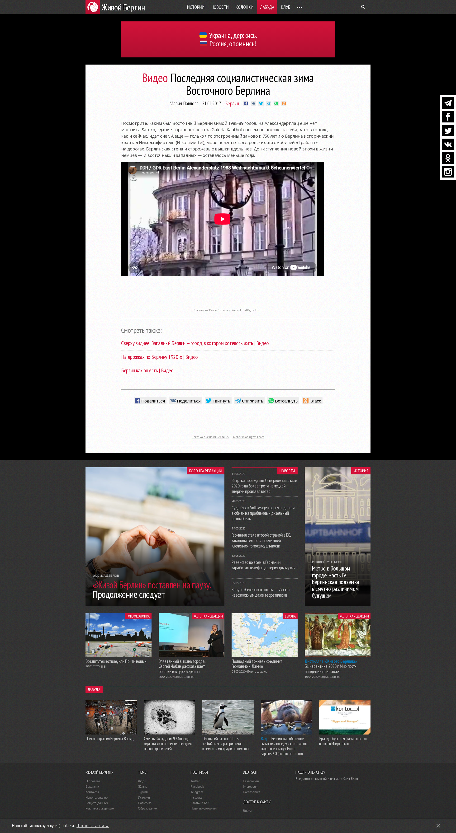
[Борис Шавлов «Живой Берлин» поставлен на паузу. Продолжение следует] (155, 604)
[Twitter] (448, 130)
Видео (155, 77)
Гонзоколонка (138, 616)
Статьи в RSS (200, 803)
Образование (147, 808)
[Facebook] (448, 116)
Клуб (285, 7)
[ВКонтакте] (448, 144)
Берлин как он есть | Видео (147, 370)
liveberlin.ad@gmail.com (247, 310)
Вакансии (92, 786)
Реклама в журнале (100, 808)
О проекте (93, 781)
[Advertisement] (228, 295)
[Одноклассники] (448, 158)
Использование (97, 797)
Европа (290, 616)
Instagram (197, 797)
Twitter (195, 781)
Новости (220, 7)
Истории (196, 7)
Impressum (250, 786)
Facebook (197, 786)
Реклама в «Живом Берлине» (210, 437)
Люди (142, 781)
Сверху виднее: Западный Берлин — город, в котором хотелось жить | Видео (195, 343)
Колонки (245, 7)
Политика (145, 803)
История (361, 470)
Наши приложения (203, 808)
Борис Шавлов (184, 677)
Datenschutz (251, 792)
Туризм (143, 792)
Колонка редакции (205, 470)
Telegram (196, 792)
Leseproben (251, 781)
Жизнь (142, 786)
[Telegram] (448, 103)
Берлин (232, 103)
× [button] (438, 826)
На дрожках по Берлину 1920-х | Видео (159, 356)
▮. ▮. (103, 666)
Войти (247, 811)
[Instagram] (448, 172)
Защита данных (97, 803)
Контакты (92, 792)
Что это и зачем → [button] (92, 826)
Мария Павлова (184, 103)
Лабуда (267, 7)
